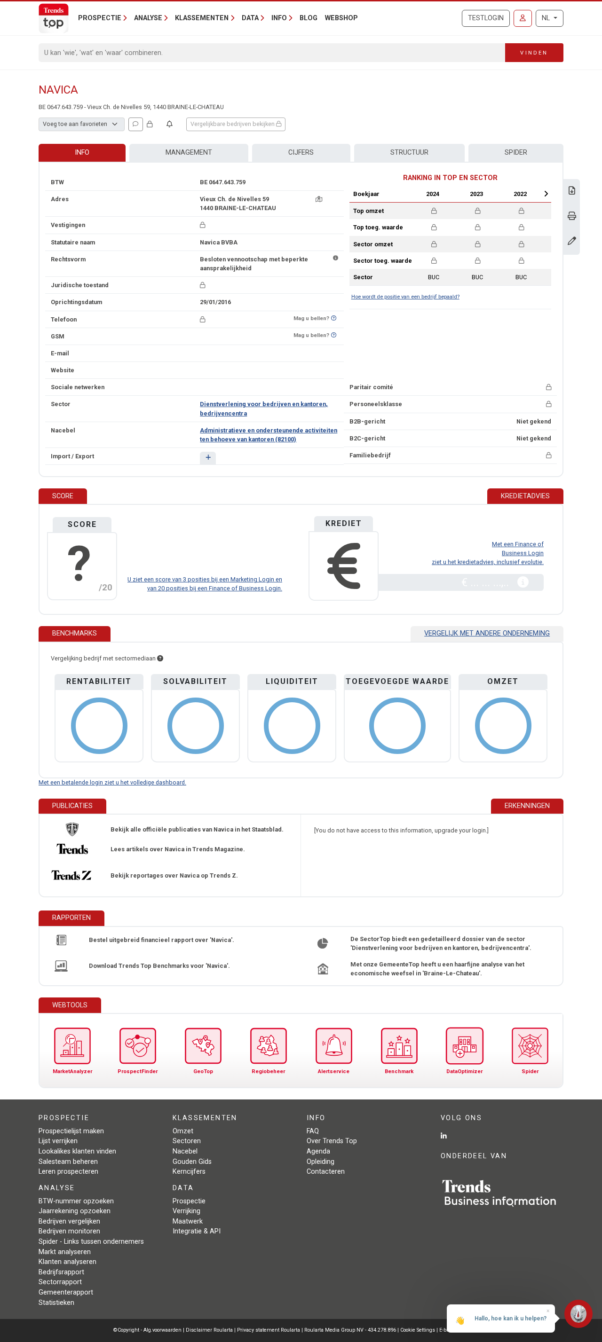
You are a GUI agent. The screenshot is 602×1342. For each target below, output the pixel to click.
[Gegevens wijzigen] (572, 242)
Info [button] (279, 18)
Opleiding (320, 1162)
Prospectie (189, 1201)
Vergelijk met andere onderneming (487, 633)
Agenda (318, 1151)
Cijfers (301, 153)
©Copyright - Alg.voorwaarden (147, 1330)
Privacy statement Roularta (268, 1330)
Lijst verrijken (58, 1141)
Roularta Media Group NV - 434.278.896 (350, 1330)
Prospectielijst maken (71, 1131)
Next (546, 193)
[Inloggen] (523, 18)
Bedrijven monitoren (69, 1231)
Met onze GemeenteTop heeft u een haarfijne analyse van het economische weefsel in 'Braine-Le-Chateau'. (437, 969)
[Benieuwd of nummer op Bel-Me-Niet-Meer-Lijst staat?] (333, 318)
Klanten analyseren (67, 1262)
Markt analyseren (65, 1252)
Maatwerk (188, 1221)
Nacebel (185, 1151)
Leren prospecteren (68, 1172)
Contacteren (326, 1172)
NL (547, 18)
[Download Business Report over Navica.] (572, 192)
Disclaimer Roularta (209, 1330)
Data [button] (250, 18)
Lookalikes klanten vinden (77, 1151)
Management (189, 153)
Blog (308, 18)
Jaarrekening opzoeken (75, 1211)
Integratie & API (197, 1231)
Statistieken (56, 1303)
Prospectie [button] (99, 18)
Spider (516, 153)
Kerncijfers (189, 1172)
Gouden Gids (192, 1162)
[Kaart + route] (319, 199)
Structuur (409, 153)
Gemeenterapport (66, 1292)
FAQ (313, 1131)
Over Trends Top (332, 1141)
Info (82, 153)
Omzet (183, 1131)
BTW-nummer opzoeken (76, 1201)
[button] (207, 458)
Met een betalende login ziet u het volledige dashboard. (112, 782)
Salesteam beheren (68, 1162)
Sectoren (187, 1141)
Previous (408, 193)
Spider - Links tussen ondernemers (91, 1242)
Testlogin (486, 18)
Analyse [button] (148, 18)
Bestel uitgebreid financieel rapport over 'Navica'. (161, 939)
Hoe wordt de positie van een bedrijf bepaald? (405, 297)
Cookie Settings (418, 1330)
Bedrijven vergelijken (69, 1221)
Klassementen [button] (202, 18)
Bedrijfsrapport (61, 1272)
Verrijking (186, 1211)
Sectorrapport (60, 1282)
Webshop (341, 18)
